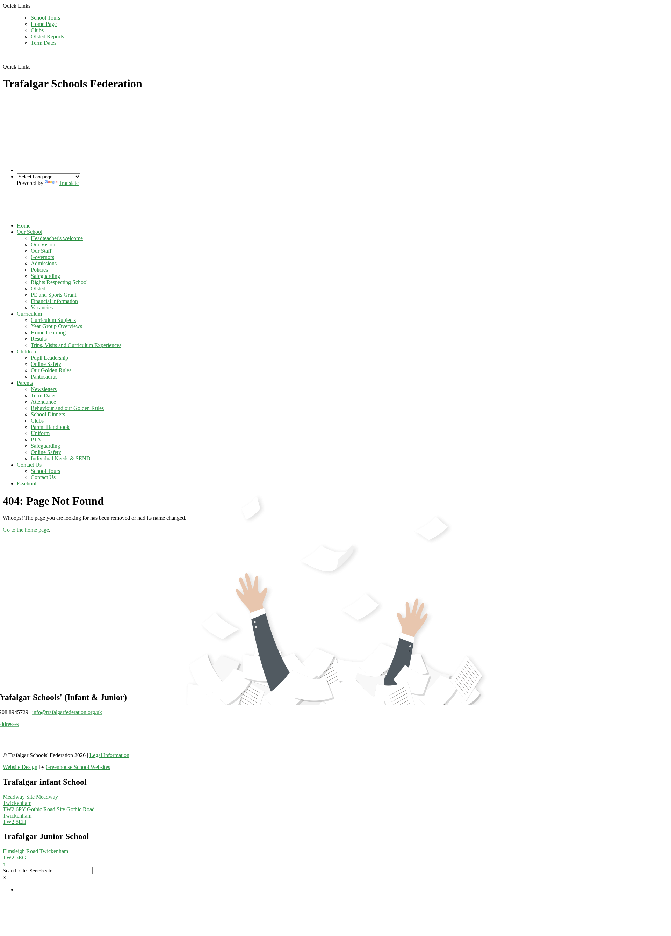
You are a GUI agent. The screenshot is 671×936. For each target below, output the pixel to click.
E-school (26, 484)
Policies (39, 270)
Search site (15, 870)
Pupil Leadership (49, 358)
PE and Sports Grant (53, 295)
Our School (29, 232)
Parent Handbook (50, 427)
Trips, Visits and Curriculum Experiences (76, 345)
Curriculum (29, 314)
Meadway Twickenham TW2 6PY (30, 803)
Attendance (43, 402)
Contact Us (29, 465)
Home (23, 226)
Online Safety (46, 364)
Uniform (40, 433)
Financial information (54, 301)
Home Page (44, 24)
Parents (25, 383)
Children (26, 351)
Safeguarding (45, 276)
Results (39, 339)
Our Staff (41, 251)
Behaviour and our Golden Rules (67, 408)
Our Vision (43, 244)
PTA (36, 439)
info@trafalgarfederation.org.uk (67, 712)
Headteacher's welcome (57, 238)
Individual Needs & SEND (61, 458)
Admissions (44, 263)
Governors (42, 257)
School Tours (45, 18)
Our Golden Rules (51, 370)
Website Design (20, 767)
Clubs (37, 30)
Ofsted (38, 288)
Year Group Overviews (56, 326)
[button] (33, 66)
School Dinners (48, 414)
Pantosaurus (44, 377)
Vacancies (42, 307)
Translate (69, 183)
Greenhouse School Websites (78, 767)
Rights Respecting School (59, 282)
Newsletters (44, 389)
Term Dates (43, 43)
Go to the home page (26, 530)
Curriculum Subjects (53, 320)
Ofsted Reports (47, 36)
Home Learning (48, 333)
